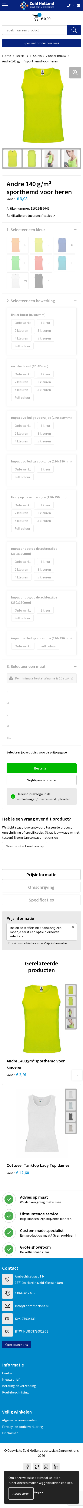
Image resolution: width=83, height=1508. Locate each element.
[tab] (41, 874)
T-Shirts (36, 56)
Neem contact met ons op (25, 846)
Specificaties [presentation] (41, 900)
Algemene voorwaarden (19, 1420)
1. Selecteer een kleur (26, 229)
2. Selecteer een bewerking (31, 300)
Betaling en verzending (19, 1386)
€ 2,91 (17, 1074)
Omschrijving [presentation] (41, 887)
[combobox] (34, 30)
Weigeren (39, 1492)
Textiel (20, 56)
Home (6, 56)
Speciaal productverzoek (41, 43)
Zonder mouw (56, 56)
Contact (8, 1373)
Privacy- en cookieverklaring (22, 1426)
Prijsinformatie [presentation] (41, 874)
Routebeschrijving (15, 1392)
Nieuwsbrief (11, 1379)
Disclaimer (10, 1433)
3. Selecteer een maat (26, 666)
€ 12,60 (18, 1172)
